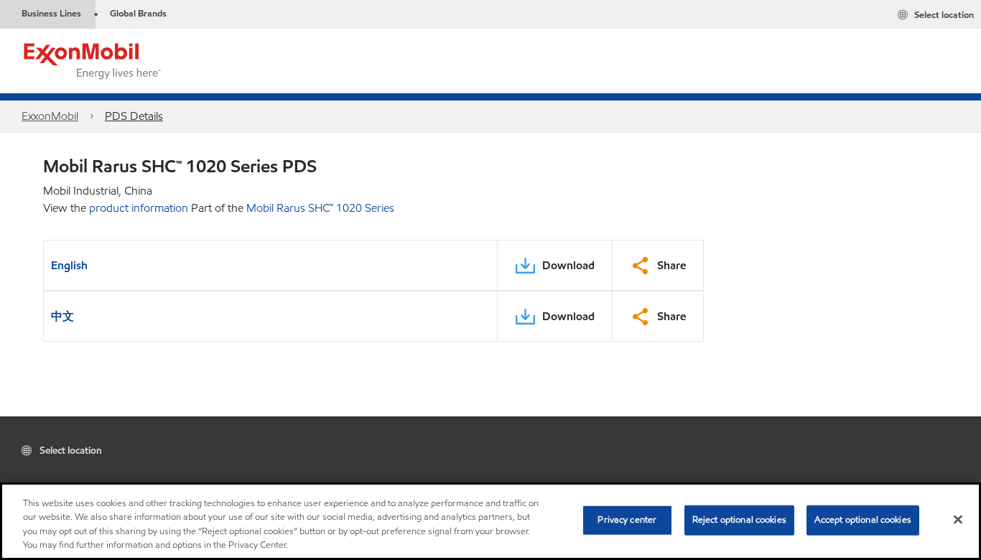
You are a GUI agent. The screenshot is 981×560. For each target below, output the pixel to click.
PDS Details (134, 115)
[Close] (958, 519)
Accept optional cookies (862, 519)
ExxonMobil (50, 115)
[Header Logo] (93, 59)
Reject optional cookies (739, 519)
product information (138, 207)
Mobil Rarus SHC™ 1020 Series (320, 207)
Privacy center (627, 519)
